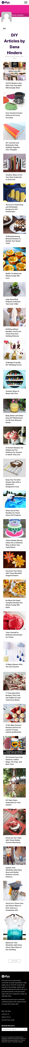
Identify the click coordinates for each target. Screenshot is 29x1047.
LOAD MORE (14, 961)
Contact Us (5, 1014)
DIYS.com (6, 2)
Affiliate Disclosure (8, 1020)
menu (25, 2)
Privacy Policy (6, 1017)
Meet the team (6, 1011)
